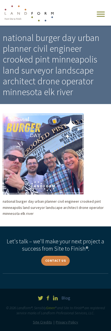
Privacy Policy (67, 322)
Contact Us (55, 260)
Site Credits (42, 322)
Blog (65, 298)
